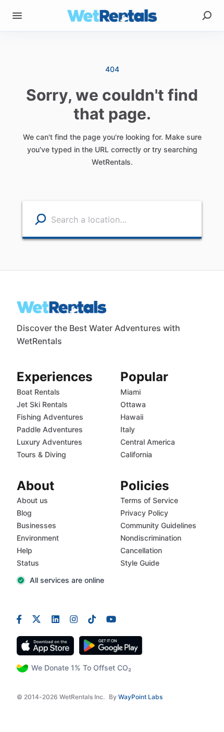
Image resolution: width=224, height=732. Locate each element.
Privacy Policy (144, 512)
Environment (38, 537)
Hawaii (131, 416)
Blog (24, 512)
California (136, 454)
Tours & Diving (41, 454)
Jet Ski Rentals (42, 404)
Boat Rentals (38, 391)
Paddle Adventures (50, 429)
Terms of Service (149, 500)
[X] (36, 618)
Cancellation (141, 550)
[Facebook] (22, 618)
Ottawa (133, 404)
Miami (130, 391)
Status (28, 562)
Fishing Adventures (50, 416)
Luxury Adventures (49, 441)
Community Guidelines (158, 525)
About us (32, 500)
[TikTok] (92, 618)
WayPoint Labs (140, 697)
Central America (147, 441)
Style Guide (139, 562)
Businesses (36, 525)
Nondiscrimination (150, 537)
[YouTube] (108, 618)
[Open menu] (17, 15)
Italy (127, 429)
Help (24, 550)
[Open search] (207, 15)
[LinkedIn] (55, 618)
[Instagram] (74, 618)
